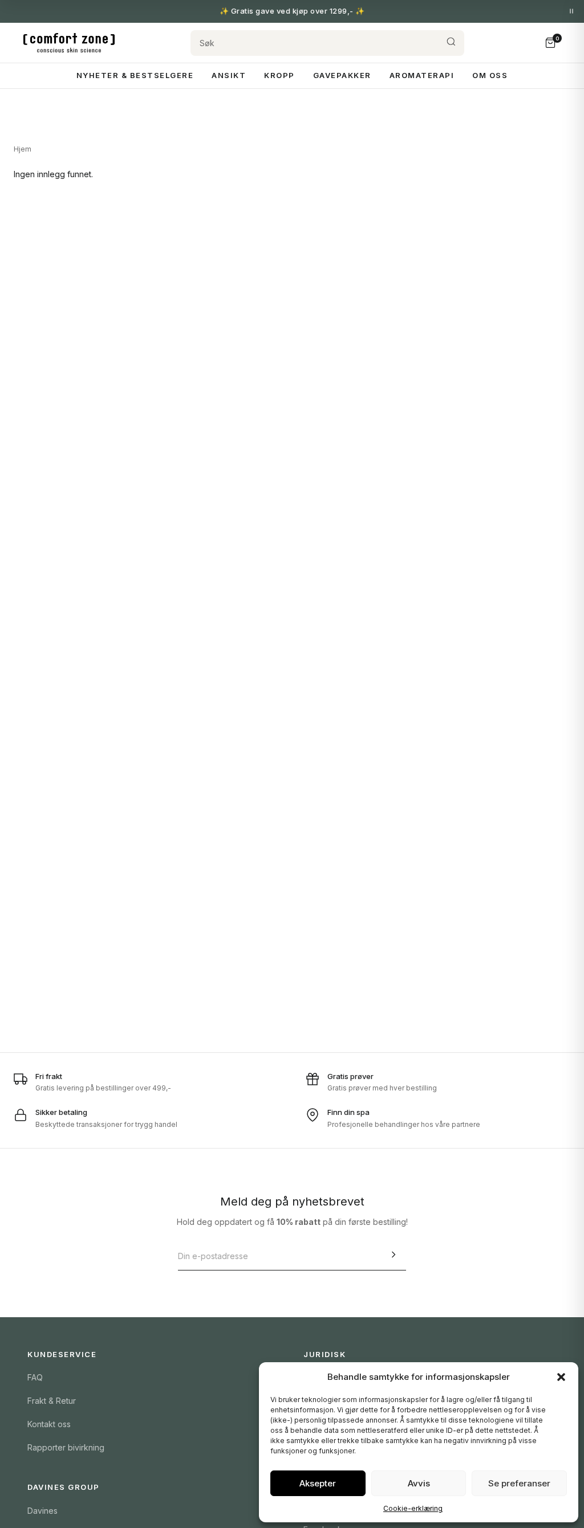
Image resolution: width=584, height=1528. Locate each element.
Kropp (279, 75)
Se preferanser (519, 1483)
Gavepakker (342, 75)
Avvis (419, 1483)
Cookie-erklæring (413, 1508)
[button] (561, 1377)
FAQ (35, 1377)
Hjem (22, 149)
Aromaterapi (422, 75)
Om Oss (490, 75)
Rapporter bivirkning (65, 1447)
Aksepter (317, 1483)
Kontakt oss (49, 1424)
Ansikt (229, 75)
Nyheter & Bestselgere (135, 75)
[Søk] (451, 43)
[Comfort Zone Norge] (69, 42)
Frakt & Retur (51, 1401)
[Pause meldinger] (571, 12)
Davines (42, 1510)
